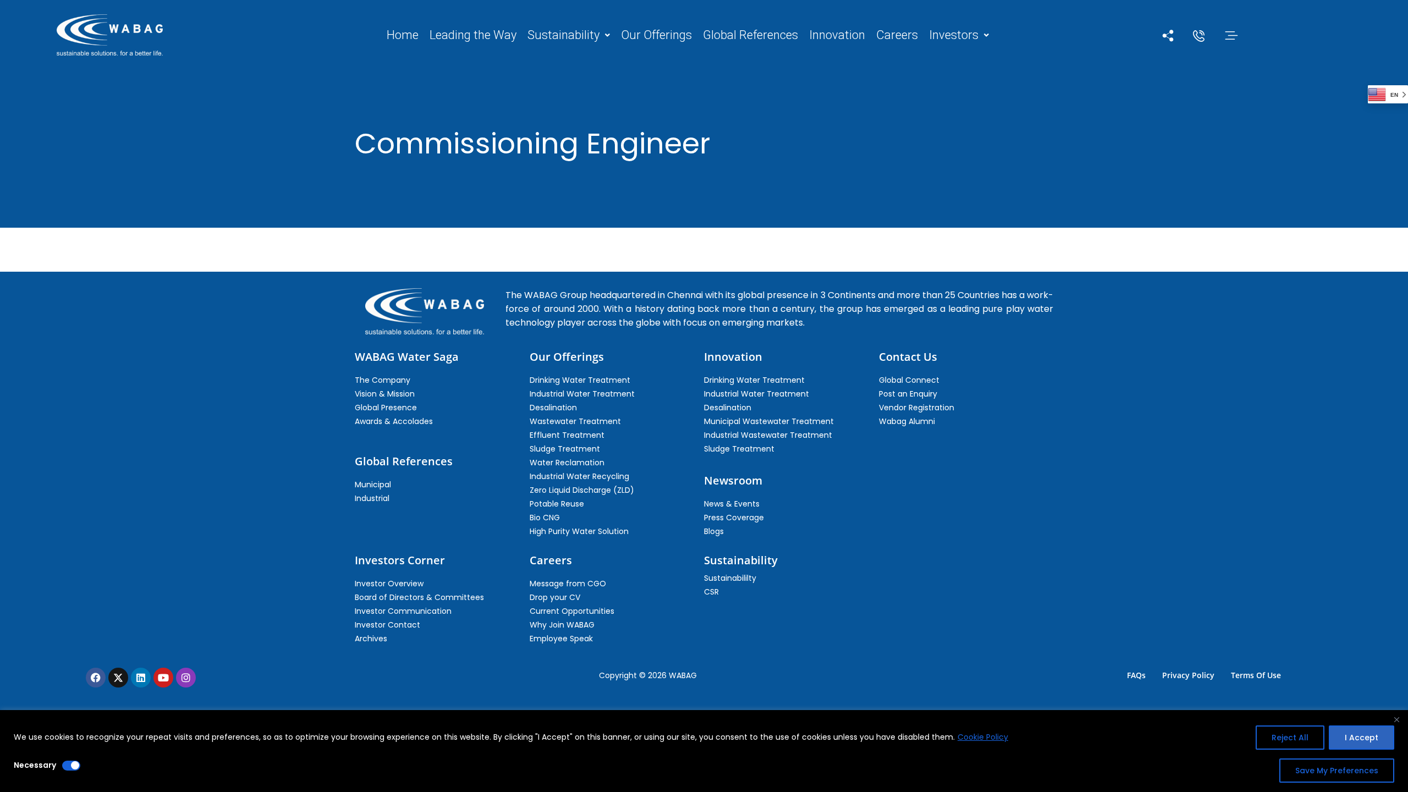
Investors (953, 35)
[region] (704, 751)
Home (403, 35)
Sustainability (563, 35)
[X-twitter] (118, 678)
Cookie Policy (983, 737)
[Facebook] (96, 678)
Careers (897, 35)
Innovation (837, 35)
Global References (750, 35)
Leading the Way (473, 35)
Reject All (1290, 737)
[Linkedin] (141, 678)
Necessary (35, 765)
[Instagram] (186, 678)
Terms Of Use (1256, 675)
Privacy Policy (1188, 675)
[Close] (1396, 719)
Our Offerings (656, 35)
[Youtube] (163, 678)
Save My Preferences (1336, 770)
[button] (568, 35)
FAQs (1136, 675)
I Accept (1361, 737)
